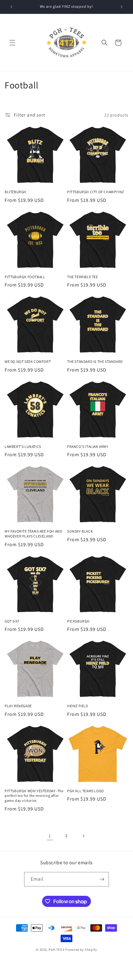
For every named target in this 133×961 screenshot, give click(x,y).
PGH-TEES (57, 949)
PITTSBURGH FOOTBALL (25, 276)
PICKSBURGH (78, 621)
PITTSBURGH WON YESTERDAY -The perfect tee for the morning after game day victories (34, 796)
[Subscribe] (102, 879)
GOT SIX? (12, 621)
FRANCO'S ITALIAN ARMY (88, 446)
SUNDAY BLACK (80, 531)
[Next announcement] (121, 7)
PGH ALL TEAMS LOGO (85, 791)
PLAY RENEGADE (18, 706)
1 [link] (50, 836)
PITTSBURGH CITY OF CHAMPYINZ (95, 191)
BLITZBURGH (15, 191)
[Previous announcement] (11, 7)
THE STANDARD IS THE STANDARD (95, 361)
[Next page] (83, 836)
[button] (12, 42)
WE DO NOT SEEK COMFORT (28, 361)
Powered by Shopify (81, 949)
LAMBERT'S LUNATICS (23, 446)
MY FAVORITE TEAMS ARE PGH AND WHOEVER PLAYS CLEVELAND (33, 533)
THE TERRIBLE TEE (82, 276)
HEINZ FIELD (77, 706)
